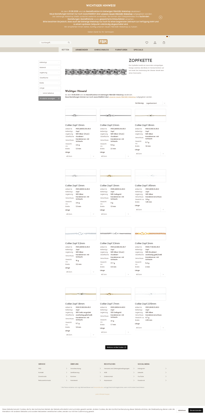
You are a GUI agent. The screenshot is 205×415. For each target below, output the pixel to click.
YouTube (141, 376)
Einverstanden (195, 410)
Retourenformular (44, 380)
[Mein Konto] (157, 42)
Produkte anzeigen (47, 98)
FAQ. (39, 369)
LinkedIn (140, 372)
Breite (42, 83)
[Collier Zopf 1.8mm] (150, 115)
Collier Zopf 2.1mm (109, 125)
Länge (42, 88)
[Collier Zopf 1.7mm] (115, 294)
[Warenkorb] (165, 42)
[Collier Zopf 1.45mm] (150, 175)
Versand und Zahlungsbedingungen (116, 369)
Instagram (141, 369)
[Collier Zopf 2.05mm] (150, 294)
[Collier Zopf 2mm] (150, 233)
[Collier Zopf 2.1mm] (115, 115)
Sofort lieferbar (48, 93)
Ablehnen (182, 410)
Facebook (141, 380)
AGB (105, 372)
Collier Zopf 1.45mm (145, 185)
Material (43, 67)
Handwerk (74, 380)
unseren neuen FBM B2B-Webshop (117, 14)
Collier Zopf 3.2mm (75, 243)
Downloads (42, 376)
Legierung (43, 73)
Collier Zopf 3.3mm (110, 243)
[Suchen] (69, 42)
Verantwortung (75, 369)
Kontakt (40, 372)
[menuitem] (55, 42)
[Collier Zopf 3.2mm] (80, 233)
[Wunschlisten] (147, 42)
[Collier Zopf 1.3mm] (80, 115)
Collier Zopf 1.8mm (144, 125)
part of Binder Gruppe (102, 394)
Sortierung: (139, 103)
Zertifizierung (74, 372)
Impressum (108, 380)
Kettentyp (43, 62)
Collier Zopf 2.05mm (145, 303)
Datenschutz (108, 376)
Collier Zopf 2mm (144, 243)
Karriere (73, 376)
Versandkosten (98, 387)
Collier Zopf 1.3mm (74, 125)
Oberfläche (44, 78)
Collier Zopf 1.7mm (109, 303)
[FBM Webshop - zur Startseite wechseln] (103, 41)
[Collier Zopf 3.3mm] (115, 233)
